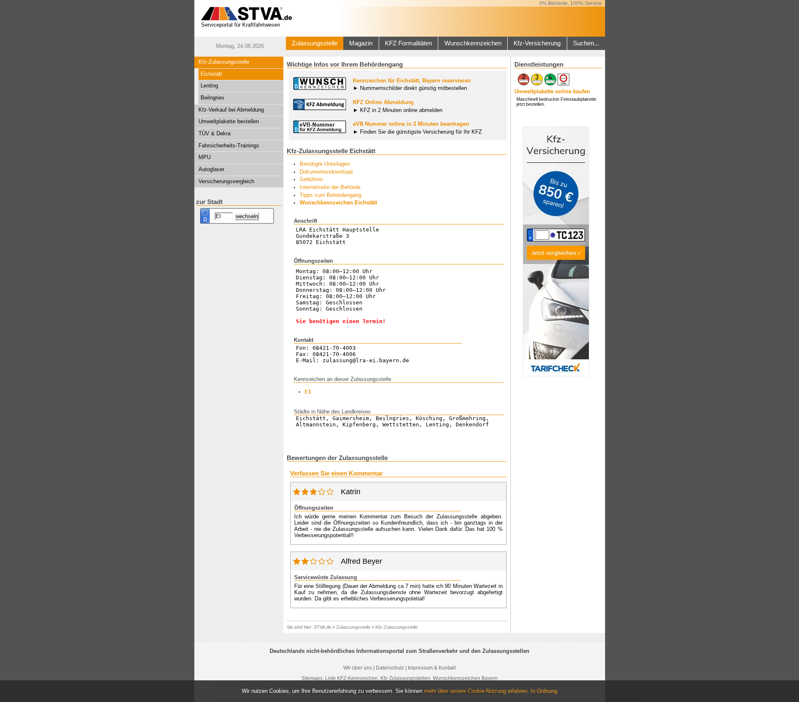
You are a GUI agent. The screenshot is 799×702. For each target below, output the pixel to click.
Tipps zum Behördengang (330, 195)
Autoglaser (211, 169)
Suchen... (586, 43)
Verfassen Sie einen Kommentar (336, 473)
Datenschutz (390, 668)
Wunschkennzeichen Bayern (465, 678)
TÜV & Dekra (215, 133)
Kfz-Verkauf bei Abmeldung (231, 110)
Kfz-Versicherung (537, 43)
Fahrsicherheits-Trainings (229, 145)
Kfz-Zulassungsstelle (224, 62)
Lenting (209, 85)
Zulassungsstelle (314, 43)
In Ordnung (544, 691)
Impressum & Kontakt (432, 668)
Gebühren (311, 179)
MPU (205, 157)
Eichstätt (211, 74)
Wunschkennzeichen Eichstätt (338, 202)
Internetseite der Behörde (330, 187)
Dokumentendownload (326, 172)
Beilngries (212, 98)
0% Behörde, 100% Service (570, 3)
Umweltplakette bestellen (229, 121)
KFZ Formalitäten (408, 43)
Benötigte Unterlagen (325, 164)
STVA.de (322, 627)
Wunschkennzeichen (472, 43)
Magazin (360, 43)
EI (308, 391)
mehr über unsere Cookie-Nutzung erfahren (475, 691)
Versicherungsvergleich (226, 181)
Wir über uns (357, 668)
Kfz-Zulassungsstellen (405, 678)
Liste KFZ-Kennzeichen (351, 678)
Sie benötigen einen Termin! (341, 321)
